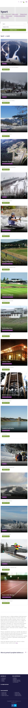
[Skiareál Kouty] (14, 52)
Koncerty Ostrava (18, 694)
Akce (17, 642)
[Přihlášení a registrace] (21, 1)
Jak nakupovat (15, 682)
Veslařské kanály (5, 430)
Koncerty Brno (4, 692)
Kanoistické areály (6, 230)
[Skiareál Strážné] (14, 519)
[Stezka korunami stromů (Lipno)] (14, 385)
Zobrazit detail (6, 69)
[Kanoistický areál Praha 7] (14, 219)
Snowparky (4, 563)
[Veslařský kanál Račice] (14, 419)
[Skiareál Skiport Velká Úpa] (14, 85)
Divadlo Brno (17, 692)
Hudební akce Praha (4, 695)
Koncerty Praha (17, 693)
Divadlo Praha (3, 693)
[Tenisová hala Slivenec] (14, 586)
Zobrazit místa (13, 29)
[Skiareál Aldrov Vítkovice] (14, 119)
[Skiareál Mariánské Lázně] (14, 452)
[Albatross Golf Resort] (14, 285)
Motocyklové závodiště (7, 330)
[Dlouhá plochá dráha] (14, 252)
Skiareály (4, 63)
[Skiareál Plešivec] (14, 485)
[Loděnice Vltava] (14, 352)
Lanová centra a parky (6, 363)
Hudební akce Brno (18, 695)
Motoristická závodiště (7, 163)
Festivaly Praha (4, 694)
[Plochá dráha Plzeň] (14, 319)
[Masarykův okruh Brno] (14, 152)
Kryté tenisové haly (6, 597)
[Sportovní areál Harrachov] (14, 185)
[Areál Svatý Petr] (14, 552)
